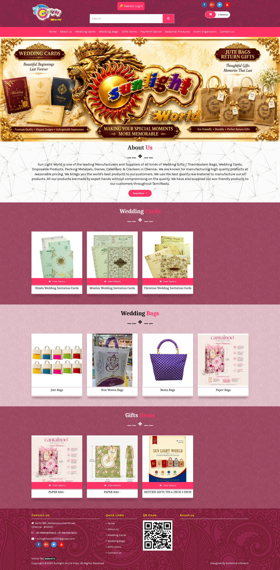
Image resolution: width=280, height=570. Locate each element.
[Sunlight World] (47, 12)
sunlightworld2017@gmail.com (56, 538)
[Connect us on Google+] (212, 5)
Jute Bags (57, 390)
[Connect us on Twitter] (219, 5)
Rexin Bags (167, 390)
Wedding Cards (117, 535)
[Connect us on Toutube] (227, 5)
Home (111, 523)
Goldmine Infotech (237, 563)
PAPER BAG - (56, 492)
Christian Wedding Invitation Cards (167, 288)
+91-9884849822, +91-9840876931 (56, 532)
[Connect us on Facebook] (204, 5)
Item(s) (223, 14)
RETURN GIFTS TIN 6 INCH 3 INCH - (167, 494)
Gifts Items (114, 547)
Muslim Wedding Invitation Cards (112, 288)
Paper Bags (223, 390)
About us (113, 529)
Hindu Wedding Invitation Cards (57, 288)
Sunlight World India (66, 563)
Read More (139, 193)
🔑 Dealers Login (131, 6)
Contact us (115, 552)
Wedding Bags (116, 541)
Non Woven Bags (112, 390)
